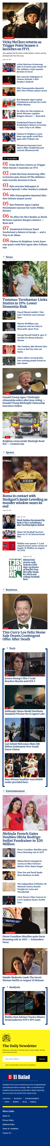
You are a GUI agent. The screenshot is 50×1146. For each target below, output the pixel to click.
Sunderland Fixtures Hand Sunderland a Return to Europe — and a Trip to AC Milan (31, 125)
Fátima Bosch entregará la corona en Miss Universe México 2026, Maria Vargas (30, 864)
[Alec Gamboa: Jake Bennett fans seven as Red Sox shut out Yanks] (9, 349)
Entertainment (8, 38)
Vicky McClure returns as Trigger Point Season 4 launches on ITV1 (22, 45)
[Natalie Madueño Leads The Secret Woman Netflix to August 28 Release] (25, 961)
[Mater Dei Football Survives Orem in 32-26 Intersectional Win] (9, 534)
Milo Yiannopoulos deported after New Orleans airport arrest (32, 89)
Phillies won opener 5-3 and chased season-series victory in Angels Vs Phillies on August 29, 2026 (32, 547)
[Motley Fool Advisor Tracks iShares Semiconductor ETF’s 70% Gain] (25, 1003)
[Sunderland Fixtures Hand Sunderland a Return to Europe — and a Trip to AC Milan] (9, 125)
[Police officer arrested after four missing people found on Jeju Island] (9, 361)
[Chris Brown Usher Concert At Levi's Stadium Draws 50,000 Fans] (9, 900)
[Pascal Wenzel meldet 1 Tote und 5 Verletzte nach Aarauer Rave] (9, 315)
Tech (7, 675)
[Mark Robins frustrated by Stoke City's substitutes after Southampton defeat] (9, 522)
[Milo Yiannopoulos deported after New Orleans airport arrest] (9, 91)
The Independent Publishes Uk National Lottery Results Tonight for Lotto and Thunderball (32, 888)
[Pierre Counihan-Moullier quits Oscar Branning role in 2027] (9, 852)
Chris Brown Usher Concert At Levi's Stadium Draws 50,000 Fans (31, 900)
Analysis (8, 1014)
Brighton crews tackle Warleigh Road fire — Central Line (23, 442)
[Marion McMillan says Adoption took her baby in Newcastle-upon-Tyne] (9, 326)
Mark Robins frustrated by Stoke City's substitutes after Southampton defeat (31, 523)
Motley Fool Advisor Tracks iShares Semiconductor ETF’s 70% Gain (25, 1018)
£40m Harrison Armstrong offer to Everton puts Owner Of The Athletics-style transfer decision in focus (31, 68)
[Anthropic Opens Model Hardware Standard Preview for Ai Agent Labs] (25, 697)
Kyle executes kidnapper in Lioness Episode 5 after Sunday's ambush (29, 79)
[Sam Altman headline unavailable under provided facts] (25, 765)
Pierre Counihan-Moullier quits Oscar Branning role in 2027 (32, 850)
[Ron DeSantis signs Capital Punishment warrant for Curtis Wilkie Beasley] (9, 102)
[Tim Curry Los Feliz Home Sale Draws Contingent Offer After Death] (25, 611)
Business (5, 628)
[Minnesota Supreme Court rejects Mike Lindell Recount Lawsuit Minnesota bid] (9, 148)
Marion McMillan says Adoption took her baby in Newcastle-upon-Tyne (29, 326)
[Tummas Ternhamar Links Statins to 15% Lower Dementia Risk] (25, 279)
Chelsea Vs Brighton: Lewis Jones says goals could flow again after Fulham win (30, 136)
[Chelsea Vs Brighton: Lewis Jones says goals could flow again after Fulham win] (9, 137)
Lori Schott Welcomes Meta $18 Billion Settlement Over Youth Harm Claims (22, 746)
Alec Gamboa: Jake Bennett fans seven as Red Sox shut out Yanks (32, 349)
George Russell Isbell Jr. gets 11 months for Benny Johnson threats (32, 338)
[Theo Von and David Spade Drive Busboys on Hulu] (9, 875)
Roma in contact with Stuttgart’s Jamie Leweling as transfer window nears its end (25, 501)
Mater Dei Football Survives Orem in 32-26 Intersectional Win (31, 534)
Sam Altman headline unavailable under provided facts (24, 781)
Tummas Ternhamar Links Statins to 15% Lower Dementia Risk (25, 303)
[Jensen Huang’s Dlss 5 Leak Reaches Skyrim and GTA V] (25, 664)
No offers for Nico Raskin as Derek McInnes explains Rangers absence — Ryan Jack (31, 113)
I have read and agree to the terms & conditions (20, 1065)
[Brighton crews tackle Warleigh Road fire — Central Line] (25, 425)
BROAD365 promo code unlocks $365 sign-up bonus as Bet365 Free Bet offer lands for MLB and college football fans (31, 569)
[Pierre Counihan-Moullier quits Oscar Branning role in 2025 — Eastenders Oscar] (25, 920)
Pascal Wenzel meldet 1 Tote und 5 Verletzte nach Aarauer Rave (31, 315)
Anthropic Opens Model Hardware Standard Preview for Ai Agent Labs (25, 712)
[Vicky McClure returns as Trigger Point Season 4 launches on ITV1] (25, 20)
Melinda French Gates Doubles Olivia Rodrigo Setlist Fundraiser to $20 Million (23, 838)
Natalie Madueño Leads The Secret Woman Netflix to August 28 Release (23, 979)
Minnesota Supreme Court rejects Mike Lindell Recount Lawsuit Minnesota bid (30, 148)
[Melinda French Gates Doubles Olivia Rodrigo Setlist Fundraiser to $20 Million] (25, 813)
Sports (5, 71)
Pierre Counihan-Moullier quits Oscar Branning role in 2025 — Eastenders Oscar (24, 939)
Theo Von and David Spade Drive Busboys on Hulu (29, 873)
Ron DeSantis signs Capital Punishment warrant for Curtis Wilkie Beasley (31, 102)
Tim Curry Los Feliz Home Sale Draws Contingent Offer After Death (24, 635)
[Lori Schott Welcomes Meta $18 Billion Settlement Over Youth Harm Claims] (25, 730)
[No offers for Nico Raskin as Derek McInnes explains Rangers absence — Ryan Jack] (9, 114)
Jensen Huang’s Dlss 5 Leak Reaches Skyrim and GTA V (20, 680)
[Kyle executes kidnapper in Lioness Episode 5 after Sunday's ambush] (9, 80)
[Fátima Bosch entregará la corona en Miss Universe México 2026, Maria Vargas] (9, 864)
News (4, 95)
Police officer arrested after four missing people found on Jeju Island (31, 360)
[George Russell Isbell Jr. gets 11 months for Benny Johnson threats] (9, 338)
